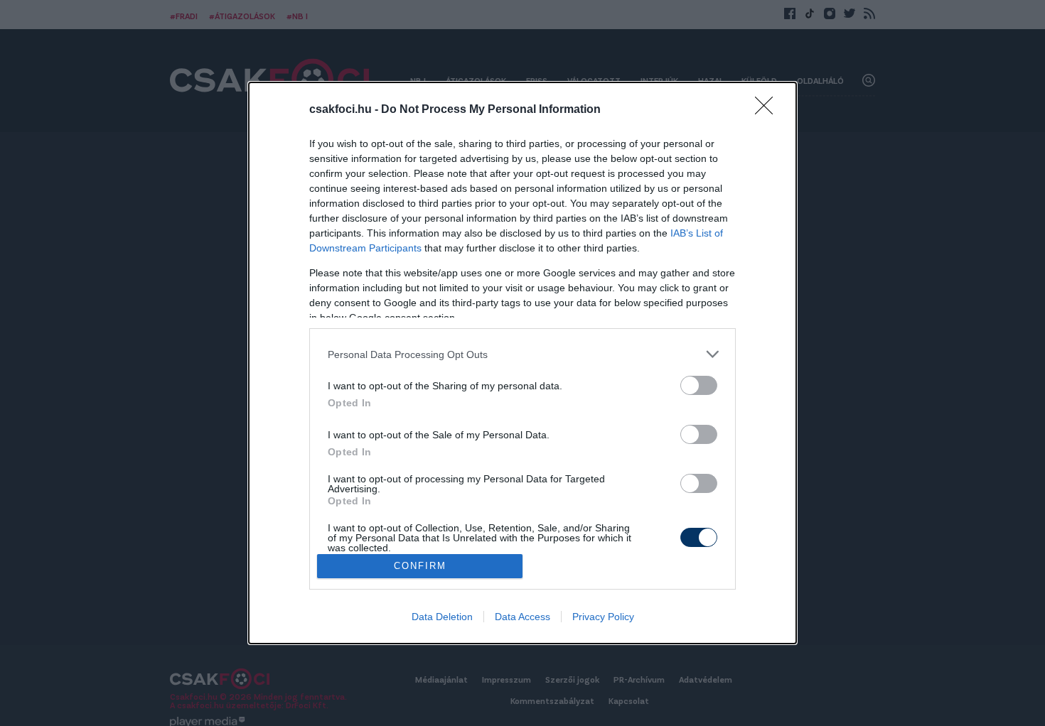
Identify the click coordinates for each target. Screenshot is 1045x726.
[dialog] (522, 363)
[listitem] (522, 354)
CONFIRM (420, 565)
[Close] (768, 110)
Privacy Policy (603, 616)
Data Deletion (442, 616)
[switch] (698, 385)
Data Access (522, 616)
